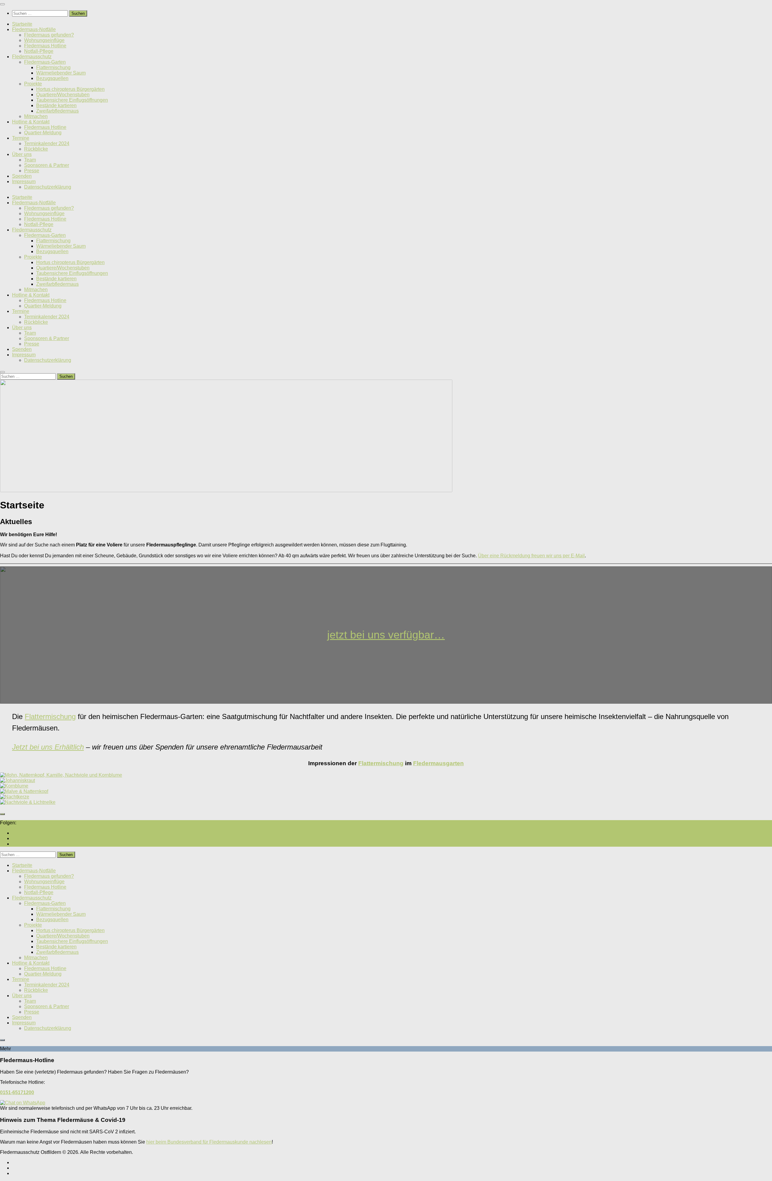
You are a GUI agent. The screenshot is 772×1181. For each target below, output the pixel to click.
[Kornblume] (14, 785)
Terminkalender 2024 (46, 143)
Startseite (22, 24)
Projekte (33, 83)
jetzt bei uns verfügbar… (386, 635)
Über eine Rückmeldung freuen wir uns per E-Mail (531, 555)
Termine (20, 138)
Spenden (22, 176)
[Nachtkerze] (14, 796)
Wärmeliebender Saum (61, 72)
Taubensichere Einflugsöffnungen (72, 100)
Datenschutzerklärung (47, 186)
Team (30, 159)
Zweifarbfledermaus (57, 110)
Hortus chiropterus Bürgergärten (70, 89)
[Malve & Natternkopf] (24, 791)
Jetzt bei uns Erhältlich (48, 747)
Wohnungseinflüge (44, 40)
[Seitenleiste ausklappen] (2, 814)
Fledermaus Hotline (45, 45)
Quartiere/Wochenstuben (63, 94)
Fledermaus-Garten (45, 62)
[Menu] (2, 4)
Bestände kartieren (56, 105)
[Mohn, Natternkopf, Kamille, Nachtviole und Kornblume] (61, 775)
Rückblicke (36, 148)
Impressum (24, 181)
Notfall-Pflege (38, 51)
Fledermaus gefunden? (49, 34)
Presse (31, 170)
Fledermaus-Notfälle (34, 29)
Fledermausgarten (438, 763)
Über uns (22, 154)
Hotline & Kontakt (30, 121)
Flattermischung (53, 67)
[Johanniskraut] (17, 780)
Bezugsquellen (52, 78)
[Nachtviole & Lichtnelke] (27, 802)
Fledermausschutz (32, 56)
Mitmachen (36, 116)
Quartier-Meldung (43, 132)
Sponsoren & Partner (46, 165)
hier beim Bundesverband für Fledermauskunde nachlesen (209, 1141)
